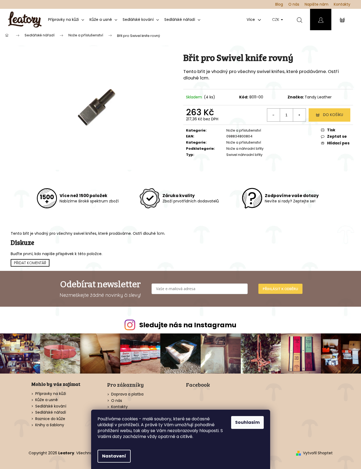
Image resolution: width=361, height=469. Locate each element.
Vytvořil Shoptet (318, 453)
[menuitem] (66, 19)
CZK (276, 19)
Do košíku (333, 114)
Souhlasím (247, 422)
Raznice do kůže (50, 418)
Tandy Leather (318, 97)
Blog (279, 4)
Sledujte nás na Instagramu (187, 325)
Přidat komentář (30, 263)
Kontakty (342, 4)
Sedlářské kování (50, 406)
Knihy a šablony (49, 425)
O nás (293, 4)
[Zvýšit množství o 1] (299, 115)
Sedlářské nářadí (50, 412)
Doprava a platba (127, 394)
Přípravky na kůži (50, 393)
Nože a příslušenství (243, 130)
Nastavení (114, 456)
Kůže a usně (46, 399)
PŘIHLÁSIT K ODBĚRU (280, 288)
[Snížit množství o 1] (273, 115)
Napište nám (316, 4)
